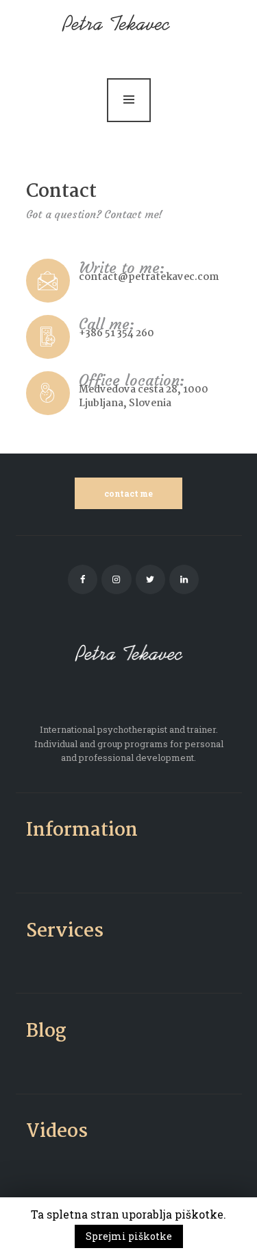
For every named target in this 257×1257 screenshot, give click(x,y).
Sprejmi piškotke (129, 1236)
